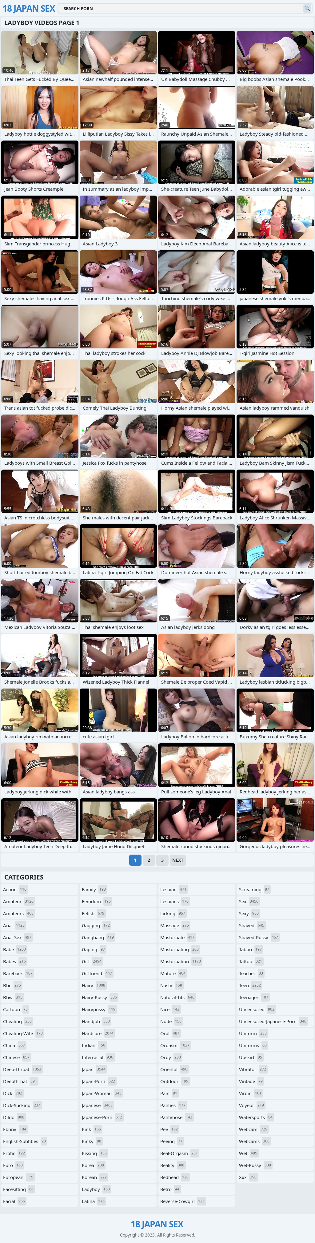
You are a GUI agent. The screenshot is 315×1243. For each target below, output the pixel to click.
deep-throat (22, 1069)
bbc (12, 985)
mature (172, 973)
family (94, 889)
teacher (251, 973)
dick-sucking (21, 1105)
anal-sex (17, 937)
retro (169, 1189)
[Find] (307, 8)
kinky (91, 1141)
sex (248, 901)
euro (13, 1165)
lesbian (173, 889)
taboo (250, 949)
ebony (14, 1129)
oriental (173, 1069)
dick (12, 1093)
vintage (251, 1081)
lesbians (174, 901)
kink (91, 1129)
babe (14, 949)
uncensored (256, 1009)
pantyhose (176, 1117)
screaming (254, 889)
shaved (251, 925)
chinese (16, 1057)
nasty (171, 985)
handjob (96, 1021)
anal (14, 925)
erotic (14, 1153)
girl (92, 961)
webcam (253, 1129)
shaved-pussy (258, 937)
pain (168, 1093)
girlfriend (97, 973)
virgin (250, 1093)
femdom (96, 901)
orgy (170, 1057)
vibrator (252, 1069)
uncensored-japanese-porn (272, 1021)
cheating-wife (23, 1033)
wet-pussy (255, 1165)
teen (250, 985)
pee (169, 1129)
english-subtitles (24, 1141)
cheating (17, 1021)
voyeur (251, 1105)
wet (248, 1153)
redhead (174, 1177)
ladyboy (96, 1189)
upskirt (250, 1057)
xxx (248, 1177)
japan (94, 1069)
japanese (97, 1105)
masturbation (180, 961)
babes (14, 961)
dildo (13, 1117)
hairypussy (98, 1009)
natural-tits (177, 997)
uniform (253, 1033)
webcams (254, 1141)
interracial (97, 1057)
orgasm (174, 1045)
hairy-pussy (99, 997)
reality (172, 1165)
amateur (18, 901)
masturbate (177, 937)
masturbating (179, 949)
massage (174, 925)
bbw (12, 997)
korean (94, 1177)
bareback (18, 973)
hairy (93, 985)
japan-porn (98, 1081)
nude (170, 1021)
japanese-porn (102, 1117)
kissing (94, 1153)
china (14, 1045)
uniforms (253, 1045)
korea (93, 1165)
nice (169, 1009)
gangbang (98, 937)
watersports (256, 1117)
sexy (249, 913)
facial (14, 1201)
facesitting (18, 1189)
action (14, 889)
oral (169, 1033)
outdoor (174, 1081)
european (18, 1177)
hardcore (98, 1033)
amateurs (18, 913)
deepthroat (20, 1081)
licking (172, 913)
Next (177, 860)
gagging (96, 925)
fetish (93, 913)
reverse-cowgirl (182, 1201)
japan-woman (102, 1093)
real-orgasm (179, 1153)
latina (93, 1201)
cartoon (15, 1009)
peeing (171, 1141)
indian (93, 1045)
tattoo (250, 961)
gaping (93, 949)
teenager (253, 997)
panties (172, 1105)
